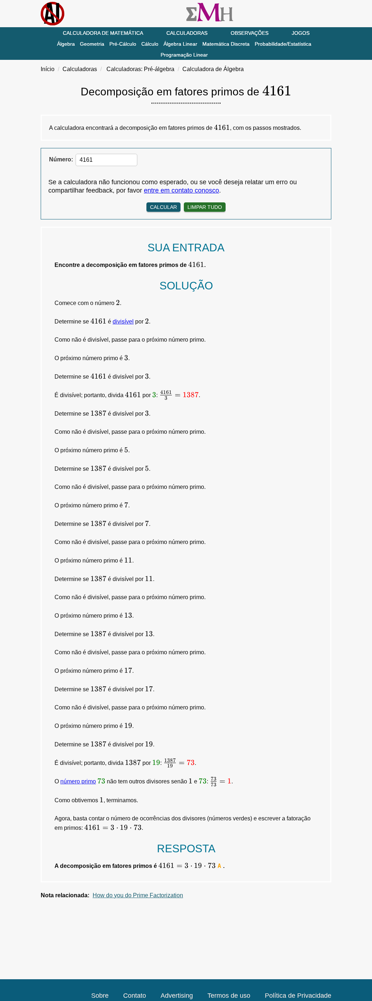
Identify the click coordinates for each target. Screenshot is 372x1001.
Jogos (301, 33)
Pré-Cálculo (122, 44)
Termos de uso (228, 995)
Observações (249, 33)
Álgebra (66, 44)
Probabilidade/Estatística (283, 44)
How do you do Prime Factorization (138, 895)
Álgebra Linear (180, 44)
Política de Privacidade (298, 995)
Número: (61, 159)
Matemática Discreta (226, 44)
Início (47, 69)
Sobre (100, 995)
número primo (78, 781)
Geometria (92, 44)
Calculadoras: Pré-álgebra (140, 69)
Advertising (177, 995)
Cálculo (149, 44)
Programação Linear (184, 55)
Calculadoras (186, 33)
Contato (134, 995)
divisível (123, 321)
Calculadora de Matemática (103, 33)
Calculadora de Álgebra (213, 69)
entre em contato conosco (181, 190)
